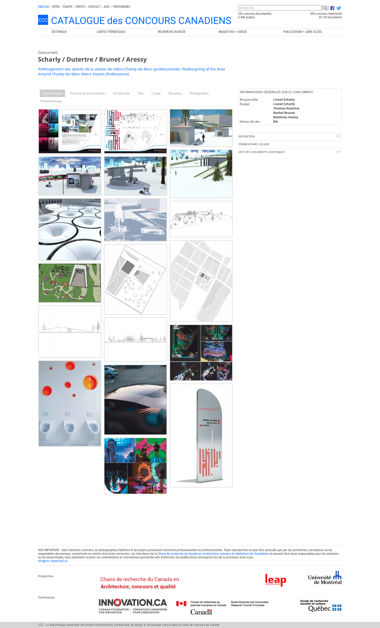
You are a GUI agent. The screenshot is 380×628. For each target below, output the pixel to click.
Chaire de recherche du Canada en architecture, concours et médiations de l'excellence (213, 554)
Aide (107, 7)
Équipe (67, 7)
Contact (94, 7)
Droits (80, 7)
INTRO (56, 7)
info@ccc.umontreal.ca (52, 561)
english (43, 7)
